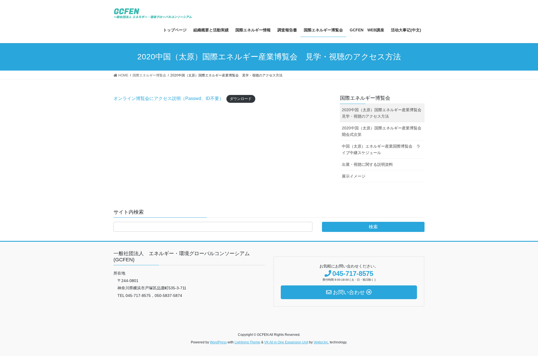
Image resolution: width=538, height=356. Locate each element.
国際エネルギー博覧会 (365, 98)
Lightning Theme (247, 342)
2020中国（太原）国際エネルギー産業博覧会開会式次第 (381, 131)
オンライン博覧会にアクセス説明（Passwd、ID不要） (168, 98)
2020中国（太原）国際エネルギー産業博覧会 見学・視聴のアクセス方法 (383, 113)
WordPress (218, 342)
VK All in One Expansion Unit (286, 342)
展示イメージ (353, 176)
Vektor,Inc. (321, 342)
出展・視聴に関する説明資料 (367, 164)
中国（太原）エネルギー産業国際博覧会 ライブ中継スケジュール (381, 149)
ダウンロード (241, 99)
